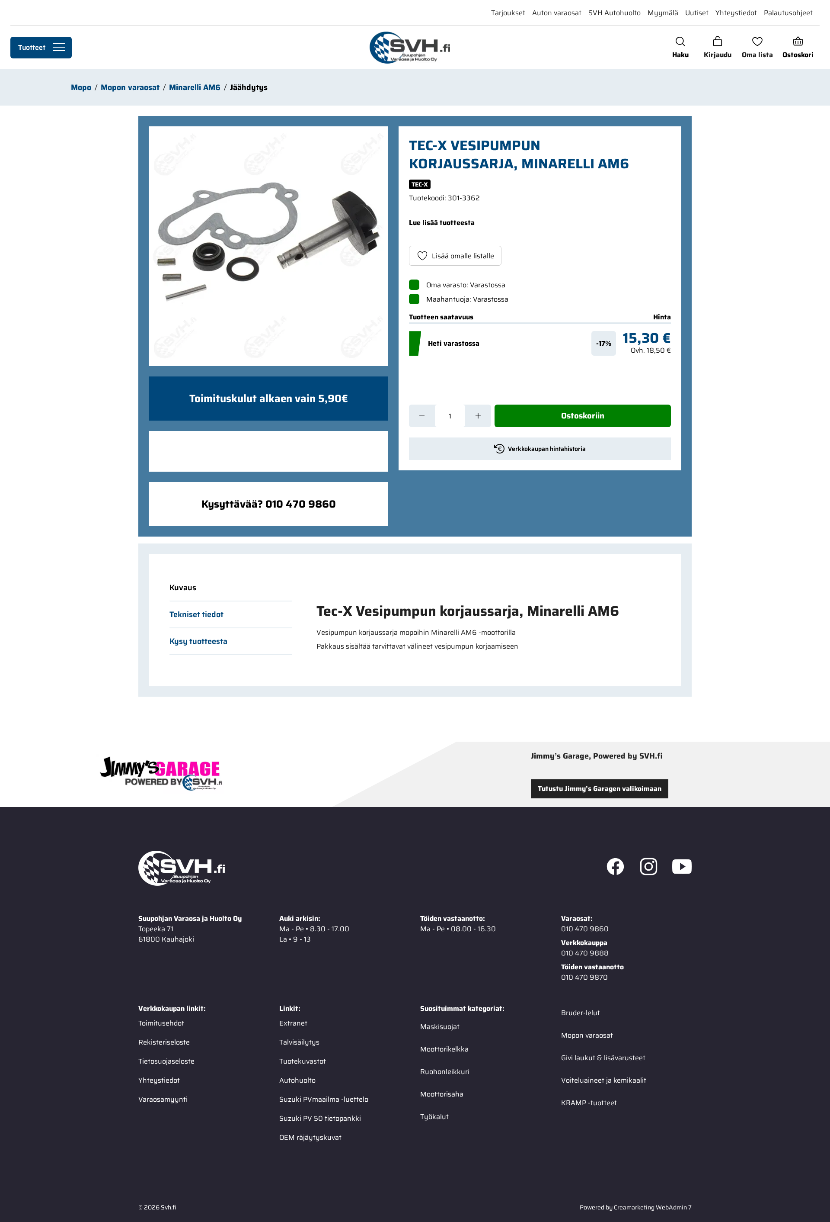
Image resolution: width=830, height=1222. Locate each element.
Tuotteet (31, 47)
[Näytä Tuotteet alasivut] (59, 47)
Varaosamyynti (163, 1098)
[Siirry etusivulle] (410, 47)
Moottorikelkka (444, 1048)
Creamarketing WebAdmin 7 (653, 1207)
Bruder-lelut (580, 1012)
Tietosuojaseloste (166, 1060)
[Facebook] (615, 868)
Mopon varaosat (130, 87)
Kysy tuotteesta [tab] (198, 641)
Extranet (293, 1022)
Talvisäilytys (299, 1041)
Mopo (81, 87)
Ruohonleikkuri (444, 1071)
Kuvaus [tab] (182, 588)
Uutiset (697, 12)
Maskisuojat (440, 1026)
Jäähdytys (249, 87)
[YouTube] (682, 868)
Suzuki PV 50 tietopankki (320, 1118)
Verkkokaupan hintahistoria (547, 448)
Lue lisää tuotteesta (442, 222)
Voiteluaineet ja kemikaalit (603, 1079)
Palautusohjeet (788, 12)
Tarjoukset (508, 12)
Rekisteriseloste (164, 1041)
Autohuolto (297, 1079)
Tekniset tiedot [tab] (196, 614)
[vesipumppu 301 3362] (268, 246)
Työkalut (434, 1116)
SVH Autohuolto (614, 12)
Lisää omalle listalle (463, 256)
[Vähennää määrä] (422, 416)
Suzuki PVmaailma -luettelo (323, 1098)
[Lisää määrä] (478, 416)
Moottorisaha (441, 1093)
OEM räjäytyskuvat (310, 1137)
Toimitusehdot (161, 1022)
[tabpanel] (483, 627)
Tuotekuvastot (302, 1060)
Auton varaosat (556, 12)
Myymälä (663, 12)
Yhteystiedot (736, 12)
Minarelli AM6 (194, 87)
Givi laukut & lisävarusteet (603, 1057)
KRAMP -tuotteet (589, 1102)
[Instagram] (648, 868)
